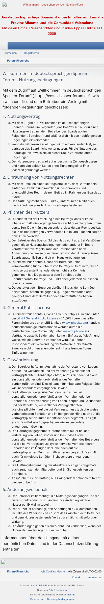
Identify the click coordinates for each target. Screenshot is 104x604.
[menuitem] (51, 571)
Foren (5, 46)
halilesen (62, 590)
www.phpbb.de (73, 331)
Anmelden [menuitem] (93, 46)
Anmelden (11, 52)
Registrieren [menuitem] (101, 46)
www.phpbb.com (75, 322)
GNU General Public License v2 (40, 318)
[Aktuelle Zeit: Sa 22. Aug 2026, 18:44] (98, 60)
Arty (51, 590)
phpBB (39, 585)
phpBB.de (69, 594)
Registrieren (31, 52)
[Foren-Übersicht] (52, 4)
